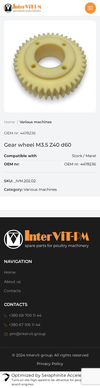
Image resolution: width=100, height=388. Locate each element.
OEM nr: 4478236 (20, 133)
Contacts (12, 290)
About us (12, 281)
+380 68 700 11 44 (25, 315)
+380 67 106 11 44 (24, 324)
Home (10, 122)
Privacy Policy (50, 363)
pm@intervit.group (28, 333)
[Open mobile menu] (90, 8)
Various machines (36, 122)
